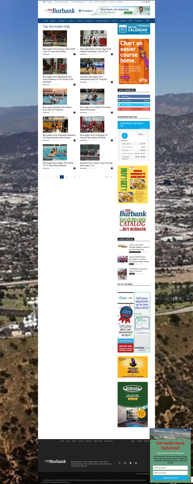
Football (132, 260)
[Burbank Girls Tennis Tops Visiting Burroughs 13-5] (96, 152)
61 (75, 177)
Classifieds (138, 21)
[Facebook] (141, 1)
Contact (90, 2)
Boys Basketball (85, 45)
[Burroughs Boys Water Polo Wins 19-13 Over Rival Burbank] (59, 152)
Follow (146, 94)
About (133, 421)
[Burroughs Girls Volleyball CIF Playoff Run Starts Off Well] (96, 124)
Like (129, 91)
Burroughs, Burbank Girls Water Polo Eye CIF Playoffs (57, 108)
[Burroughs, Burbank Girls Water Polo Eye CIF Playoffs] (59, 97)
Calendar (112, 2)
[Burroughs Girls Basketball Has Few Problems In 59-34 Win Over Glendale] (59, 66)
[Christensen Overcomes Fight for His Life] (123, 260)
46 (57, 177)
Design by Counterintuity (143, 454)
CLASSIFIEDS (119, 2)
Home (46, 21)
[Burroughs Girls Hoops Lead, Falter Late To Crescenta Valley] (59, 38)
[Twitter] (146, 1)
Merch (130, 21)
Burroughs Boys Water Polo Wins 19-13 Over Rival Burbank (58, 164)
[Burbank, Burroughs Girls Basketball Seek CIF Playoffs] (96, 66)
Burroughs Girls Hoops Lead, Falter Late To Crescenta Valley (59, 50)
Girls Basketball (47, 45)
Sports (71, 21)
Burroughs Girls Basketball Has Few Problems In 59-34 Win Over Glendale (58, 79)
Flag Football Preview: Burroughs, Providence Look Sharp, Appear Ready (139, 245)
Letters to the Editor (135, 238)
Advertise (147, 421)
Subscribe (146, 103)
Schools (79, 21)
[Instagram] (144, 1)
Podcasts (123, 21)
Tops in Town (97, 421)
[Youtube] (149, 1)
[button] (147, 21)
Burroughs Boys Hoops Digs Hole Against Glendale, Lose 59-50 (95, 50)
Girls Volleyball (47, 131)
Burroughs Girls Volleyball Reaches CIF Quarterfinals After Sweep (59, 136)
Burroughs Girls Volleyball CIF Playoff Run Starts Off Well (94, 136)
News (52, 21)
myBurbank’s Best (102, 21)
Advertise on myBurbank (101, 2)
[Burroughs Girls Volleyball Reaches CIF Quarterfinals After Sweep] (59, 124)
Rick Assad (46, 54)
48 (66, 177)
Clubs (114, 21)
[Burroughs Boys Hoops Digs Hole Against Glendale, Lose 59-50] (96, 38)
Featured (89, 21)
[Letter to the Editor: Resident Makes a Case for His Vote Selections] (123, 232)
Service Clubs (108, 421)
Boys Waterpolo (47, 159)
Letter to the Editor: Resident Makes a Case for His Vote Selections (139, 233)
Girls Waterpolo (47, 104)
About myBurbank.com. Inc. (78, 2)
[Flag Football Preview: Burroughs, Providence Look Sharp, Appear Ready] (123, 245)
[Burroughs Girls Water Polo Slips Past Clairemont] (96, 97)
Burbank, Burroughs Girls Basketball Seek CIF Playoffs (93, 78)
